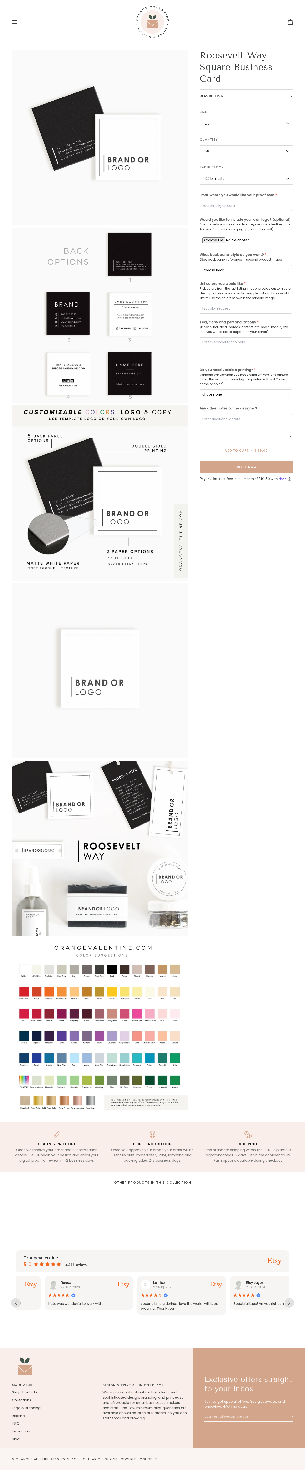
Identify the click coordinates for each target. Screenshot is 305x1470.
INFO (16, 1423)
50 (207, 151)
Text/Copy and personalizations (228, 322)
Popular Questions (99, 1459)
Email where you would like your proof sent (237, 195)
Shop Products (24, 1392)
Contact (69, 1459)
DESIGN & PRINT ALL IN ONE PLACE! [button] (133, 1385)
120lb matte (215, 178)
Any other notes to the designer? (228, 408)
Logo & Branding (26, 1408)
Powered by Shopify (138, 1459)
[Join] (289, 1416)
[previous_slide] (15, 1303)
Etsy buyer (225, 1282)
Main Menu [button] (22, 1385)
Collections (21, 1400)
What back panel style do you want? (232, 254)
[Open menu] (19, 22)
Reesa (37, 1282)
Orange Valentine (32, 1459)
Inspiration (21, 1431)
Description (212, 95)
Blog (16, 1439)
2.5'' (208, 123)
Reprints (19, 1415)
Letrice (130, 1282)
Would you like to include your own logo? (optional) (245, 219)
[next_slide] (289, 1303)
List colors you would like (221, 283)
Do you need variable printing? (226, 369)
